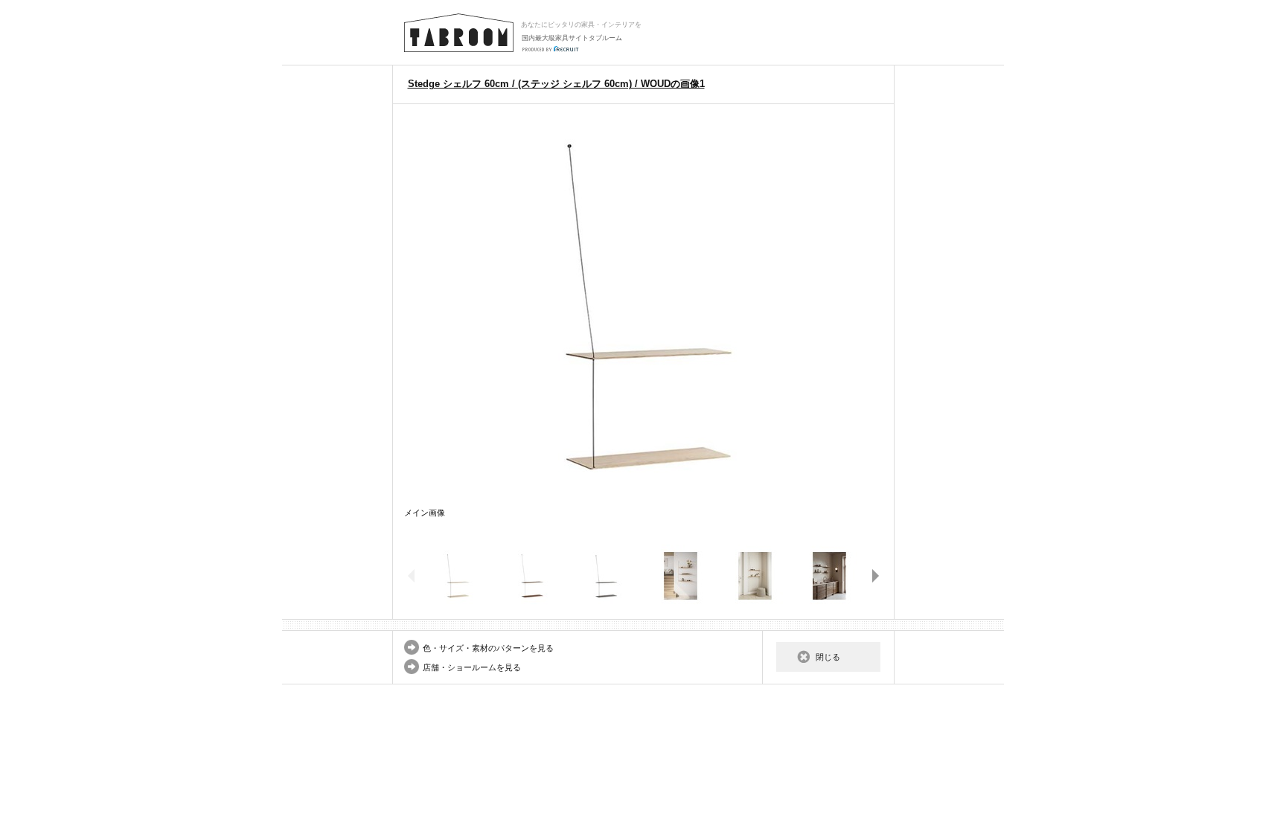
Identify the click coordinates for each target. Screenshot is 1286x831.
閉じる (828, 656)
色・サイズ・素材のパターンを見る (488, 648)
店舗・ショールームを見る (472, 667)
